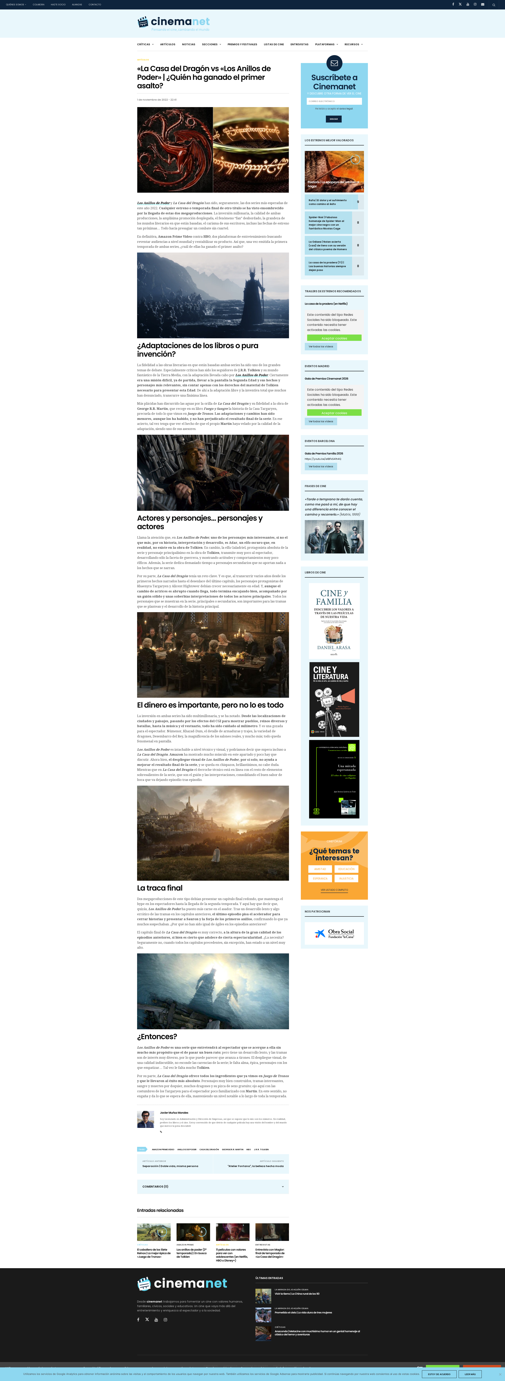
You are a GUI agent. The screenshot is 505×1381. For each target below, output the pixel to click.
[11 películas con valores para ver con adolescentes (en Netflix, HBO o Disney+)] (233, 1232)
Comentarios (155, 1187)
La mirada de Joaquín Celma (291, 1290)
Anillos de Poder (186, 1149)
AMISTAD (320, 869)
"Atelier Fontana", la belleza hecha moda (256, 1166)
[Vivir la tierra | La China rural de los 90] (263, 1296)
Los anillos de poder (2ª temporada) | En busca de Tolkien (192, 1253)
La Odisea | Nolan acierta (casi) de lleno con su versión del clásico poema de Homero (328, 245)
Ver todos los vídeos (321, 346)
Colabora (38, 4)
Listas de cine (274, 44)
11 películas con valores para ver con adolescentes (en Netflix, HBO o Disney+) (232, 1255)
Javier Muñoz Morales (174, 1113)
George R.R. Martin (232, 1149)
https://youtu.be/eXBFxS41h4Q (323, 459)
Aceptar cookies (334, 338)
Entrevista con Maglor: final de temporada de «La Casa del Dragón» (269, 1253)
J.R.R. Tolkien (261, 1149)
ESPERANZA (320, 878)
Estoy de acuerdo (439, 1374)
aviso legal (346, 108)
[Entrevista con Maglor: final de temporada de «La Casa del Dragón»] (272, 1232)
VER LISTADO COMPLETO (334, 890)
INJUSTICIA (346, 878)
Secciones (210, 44)
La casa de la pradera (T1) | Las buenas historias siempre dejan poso (327, 266)
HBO (248, 1149)
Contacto (95, 4)
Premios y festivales (242, 44)
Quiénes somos (15, 4)
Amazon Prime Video (163, 1149)
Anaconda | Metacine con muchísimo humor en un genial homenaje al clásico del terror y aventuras (317, 1332)
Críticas (143, 44)
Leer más (470, 1374)
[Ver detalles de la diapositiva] (334, 933)
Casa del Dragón (209, 1149)
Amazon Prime (185, 1245)
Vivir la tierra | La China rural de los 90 (297, 1294)
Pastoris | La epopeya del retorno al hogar (333, 184)
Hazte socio (58, 4)
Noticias (188, 44)
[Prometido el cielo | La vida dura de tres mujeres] (263, 1314)
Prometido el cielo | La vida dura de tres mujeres (303, 1312)
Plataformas (325, 44)
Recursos (352, 44)
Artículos (167, 44)
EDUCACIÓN (346, 869)
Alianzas (77, 4)
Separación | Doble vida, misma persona (170, 1166)
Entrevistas (300, 44)
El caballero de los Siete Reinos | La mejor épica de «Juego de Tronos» (154, 1253)
